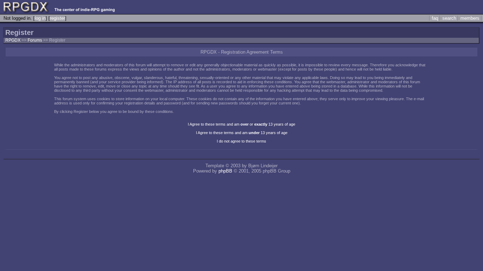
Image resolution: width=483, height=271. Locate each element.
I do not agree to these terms (241, 141)
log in (40, 18)
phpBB (225, 171)
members (469, 18)
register (57, 18)
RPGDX (13, 40)
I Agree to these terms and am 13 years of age (241, 133)
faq (435, 18)
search (449, 18)
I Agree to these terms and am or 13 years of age (241, 124)
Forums (35, 40)
